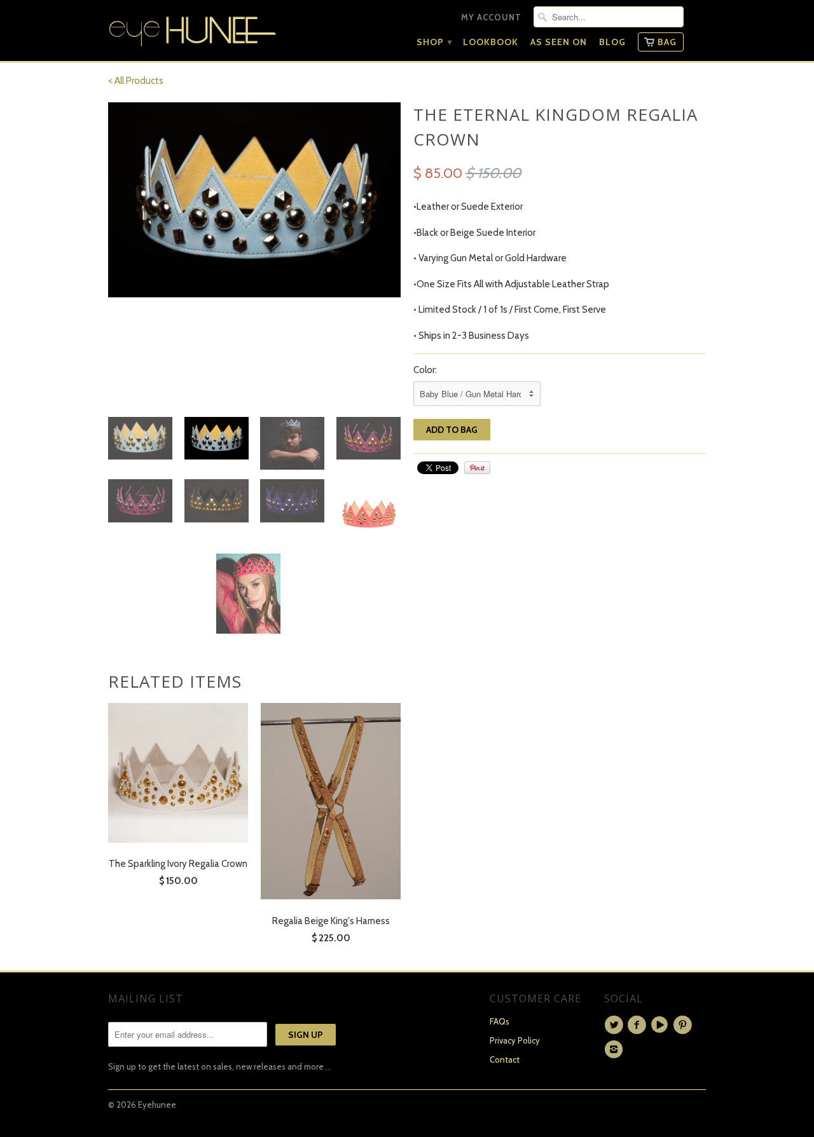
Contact (505, 1059)
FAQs (499, 1021)
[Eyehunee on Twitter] (615, 1025)
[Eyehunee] (192, 28)
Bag (667, 42)
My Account (491, 17)
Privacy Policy (515, 1040)
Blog (612, 42)
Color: (425, 370)
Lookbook (490, 42)
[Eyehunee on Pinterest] (684, 1025)
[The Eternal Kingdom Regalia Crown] (254, 199)
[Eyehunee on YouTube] (661, 1025)
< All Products (135, 80)
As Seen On (558, 42)
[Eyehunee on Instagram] (615, 1049)
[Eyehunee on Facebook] (638, 1025)
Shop (434, 42)
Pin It (477, 467)
